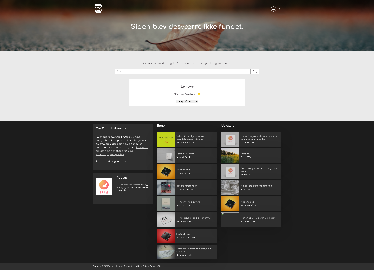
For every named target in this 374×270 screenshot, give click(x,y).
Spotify (120, 188)
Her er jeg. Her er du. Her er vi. (193, 218)
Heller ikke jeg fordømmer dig (257, 186)
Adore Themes (159, 266)
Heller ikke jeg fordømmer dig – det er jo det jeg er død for (259, 137)
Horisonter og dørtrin (188, 202)
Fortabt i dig (183, 234)
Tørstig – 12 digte (185, 154)
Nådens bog (183, 170)
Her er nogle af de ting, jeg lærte (259, 218)
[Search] (279, 9)
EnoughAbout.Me (115, 266)
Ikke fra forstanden (186, 186)
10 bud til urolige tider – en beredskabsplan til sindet (190, 137)
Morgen (245, 154)
